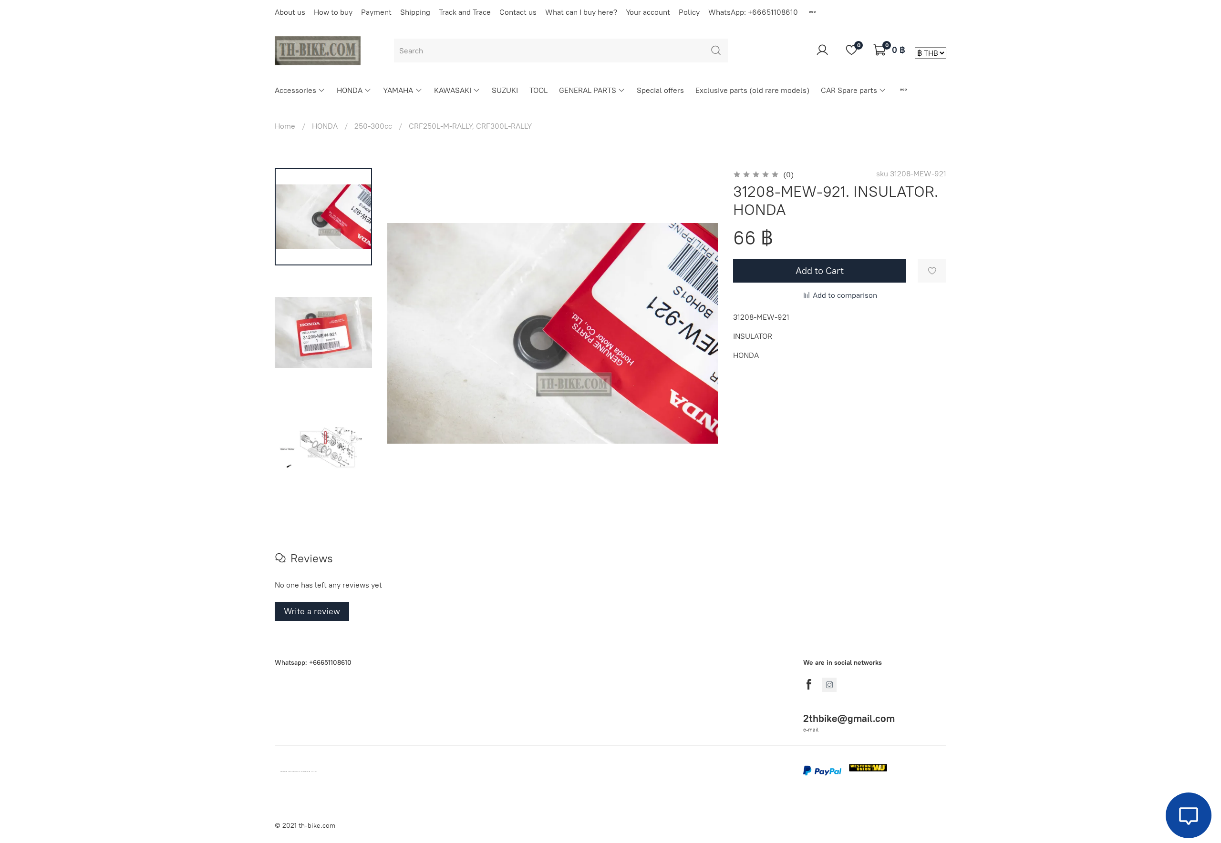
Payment (376, 12)
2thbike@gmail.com (849, 718)
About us (290, 12)
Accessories (295, 90)
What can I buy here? (581, 12)
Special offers (660, 90)
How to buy (333, 12)
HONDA (349, 90)
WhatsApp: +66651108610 (753, 12)
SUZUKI (505, 90)
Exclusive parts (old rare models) (752, 90)
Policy (689, 12)
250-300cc (373, 126)
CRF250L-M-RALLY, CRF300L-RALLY (470, 126)
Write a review (312, 611)
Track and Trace (465, 12)
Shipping (415, 12)
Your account (648, 12)
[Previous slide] (406, 333)
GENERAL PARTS (587, 90)
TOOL (538, 90)
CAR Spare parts (849, 90)
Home (285, 126)
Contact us (518, 12)
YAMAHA (398, 90)
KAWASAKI (452, 90)
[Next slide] (698, 333)
